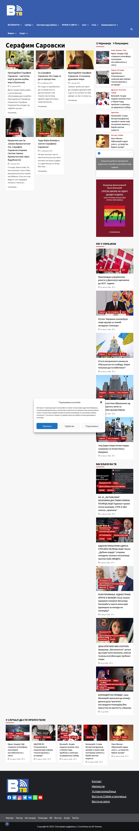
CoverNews (83, 826)
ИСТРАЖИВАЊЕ (105, 535)
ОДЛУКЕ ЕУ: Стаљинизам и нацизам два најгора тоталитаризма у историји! (120, 79)
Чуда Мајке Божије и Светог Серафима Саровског (48, 144)
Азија (113, 50)
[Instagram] (19, 797)
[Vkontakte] (30, 797)
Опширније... (13, 113)
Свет (84, 24)
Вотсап (58, 818)
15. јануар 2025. (15, 86)
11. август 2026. (105, 514)
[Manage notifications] (7, 824)
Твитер (19, 818)
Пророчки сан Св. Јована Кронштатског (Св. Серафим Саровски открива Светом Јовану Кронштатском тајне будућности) (19, 150)
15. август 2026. (105, 456)
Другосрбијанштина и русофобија (112, 486)
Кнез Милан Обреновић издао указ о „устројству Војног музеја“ (119, 143)
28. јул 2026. (104, 663)
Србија (28, 24)
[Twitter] (14, 797)
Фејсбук (9, 818)
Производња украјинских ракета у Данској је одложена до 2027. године (113, 280)
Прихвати (47, 426)
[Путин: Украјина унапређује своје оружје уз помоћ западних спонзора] (114, 303)
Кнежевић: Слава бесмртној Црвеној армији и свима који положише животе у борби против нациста (120, 123)
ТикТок (75, 818)
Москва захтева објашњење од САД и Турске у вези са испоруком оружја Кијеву (114, 407)
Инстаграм (30, 818)
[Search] (131, 29)
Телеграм (42, 818)
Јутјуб (67, 818)
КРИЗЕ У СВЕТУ (69, 24)
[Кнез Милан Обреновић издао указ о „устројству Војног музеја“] (102, 140)
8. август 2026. (105, 614)
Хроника (111, 490)
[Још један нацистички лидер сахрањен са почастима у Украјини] (114, 429)
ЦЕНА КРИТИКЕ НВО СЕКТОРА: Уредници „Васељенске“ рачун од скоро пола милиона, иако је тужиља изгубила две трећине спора (114, 653)
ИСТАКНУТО (14, 24)
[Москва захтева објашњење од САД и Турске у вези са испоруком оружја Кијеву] (114, 387)
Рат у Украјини (113, 270)
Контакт (97, 781)
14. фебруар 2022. (46, 83)
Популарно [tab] (121, 43)
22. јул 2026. (104, 712)
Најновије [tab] (104, 43)
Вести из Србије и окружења (109, 796)
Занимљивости (108, 24)
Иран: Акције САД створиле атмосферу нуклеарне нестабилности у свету (121, 59)
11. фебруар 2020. (46, 151)
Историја (120, 70)
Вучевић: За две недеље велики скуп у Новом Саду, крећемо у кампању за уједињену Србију (121, 101)
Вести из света (101, 801)
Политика (122, 90)
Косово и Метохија (121, 535)
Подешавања (92, 426)
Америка (119, 50)
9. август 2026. (105, 563)
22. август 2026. (105, 329)
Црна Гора (115, 112)
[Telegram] (25, 797)
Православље (14, 66)
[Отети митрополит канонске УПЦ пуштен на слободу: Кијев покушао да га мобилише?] (114, 345)
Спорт (22, 33)
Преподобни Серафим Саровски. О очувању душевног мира (79, 76)
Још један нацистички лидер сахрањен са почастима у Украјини (113, 449)
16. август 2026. (105, 371)
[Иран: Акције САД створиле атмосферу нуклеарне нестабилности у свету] (102, 57)
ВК (51, 818)
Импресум (98, 786)
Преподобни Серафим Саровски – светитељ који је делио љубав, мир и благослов (19, 77)
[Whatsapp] (35, 797)
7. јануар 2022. (75, 83)
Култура (114, 135)
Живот (11, 33)
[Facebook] (9, 797)
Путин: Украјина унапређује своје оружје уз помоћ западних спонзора (113, 322)
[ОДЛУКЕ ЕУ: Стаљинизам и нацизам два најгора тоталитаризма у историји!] (102, 77)
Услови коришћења (104, 791)
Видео (116, 483)
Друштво (114, 90)
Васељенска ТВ (104, 483)
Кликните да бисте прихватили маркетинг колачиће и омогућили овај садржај (114, 164)
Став (94, 24)
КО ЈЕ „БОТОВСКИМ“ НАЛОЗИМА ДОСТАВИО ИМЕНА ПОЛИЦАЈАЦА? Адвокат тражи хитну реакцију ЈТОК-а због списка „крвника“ (114, 504)
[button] (101, 402)
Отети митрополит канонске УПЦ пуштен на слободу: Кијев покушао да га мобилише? (114, 364)
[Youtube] (40, 797)
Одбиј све (69, 426)
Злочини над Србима (46, 24)
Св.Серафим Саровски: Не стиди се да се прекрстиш (49, 76)
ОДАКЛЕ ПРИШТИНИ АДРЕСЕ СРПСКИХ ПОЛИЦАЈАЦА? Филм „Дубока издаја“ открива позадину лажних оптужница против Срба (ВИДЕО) (114, 552)
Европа (114, 70)
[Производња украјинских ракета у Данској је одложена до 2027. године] (114, 261)
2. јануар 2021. (15, 164)
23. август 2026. (105, 287)
